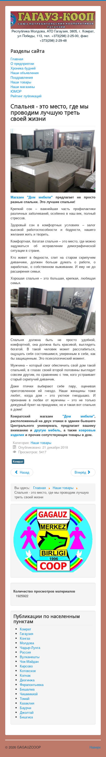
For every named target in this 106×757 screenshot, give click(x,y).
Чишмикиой (29, 693)
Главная (17, 59)
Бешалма (27, 689)
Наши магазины (23, 86)
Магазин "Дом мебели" (31, 197)
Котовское (28, 670)
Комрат (18, 461)
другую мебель (47, 430)
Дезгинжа (27, 679)
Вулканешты (29, 656)
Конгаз (25, 638)
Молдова (27, 642)
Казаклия (27, 703)
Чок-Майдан (29, 661)
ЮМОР (16, 91)
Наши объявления (25, 73)
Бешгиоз (26, 717)
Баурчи (25, 707)
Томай (24, 698)
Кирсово (26, 666)
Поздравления (22, 77)
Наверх (95, 747)
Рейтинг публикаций (26, 96)
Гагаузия (26, 633)
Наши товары (21, 82)
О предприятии (22, 63)
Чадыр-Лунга (30, 647)
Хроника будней (23, 68)
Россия (25, 652)
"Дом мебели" (78, 416)
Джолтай (26, 712)
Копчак (25, 675)
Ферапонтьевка (31, 684)
